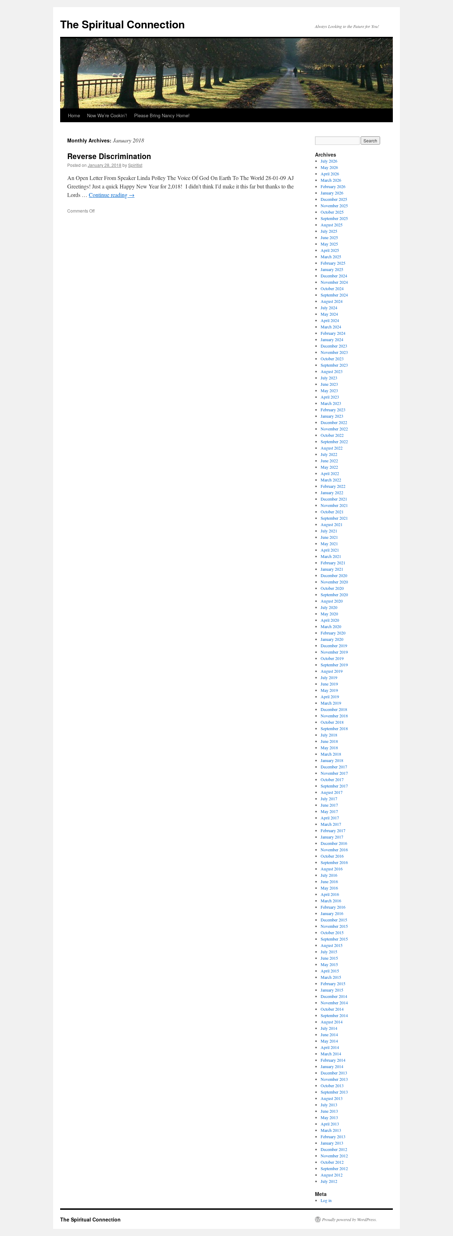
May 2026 (329, 167)
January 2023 (332, 416)
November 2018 (334, 715)
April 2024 (330, 320)
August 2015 (332, 945)
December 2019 (334, 645)
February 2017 (333, 830)
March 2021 (331, 556)
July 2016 (329, 875)
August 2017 (332, 792)
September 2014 (334, 1015)
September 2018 (334, 728)
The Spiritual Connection (122, 24)
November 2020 (334, 582)
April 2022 (330, 473)
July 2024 (329, 307)
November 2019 (334, 652)
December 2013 (334, 1073)
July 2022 (329, 454)
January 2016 (332, 913)
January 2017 (332, 837)
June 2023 (329, 384)
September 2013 (334, 1092)
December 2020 (334, 575)
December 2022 (334, 422)
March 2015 (331, 977)
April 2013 (330, 1124)
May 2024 (329, 314)
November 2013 (334, 1079)
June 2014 (329, 1034)
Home (74, 115)
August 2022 (332, 448)
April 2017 (330, 817)
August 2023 (332, 371)
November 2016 (334, 849)
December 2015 (334, 919)
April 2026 (330, 173)
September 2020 (334, 594)
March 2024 (331, 326)
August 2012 (332, 1175)
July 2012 (329, 1181)
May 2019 (329, 690)
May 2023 (329, 390)
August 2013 (332, 1098)
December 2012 (334, 1149)
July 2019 (329, 677)
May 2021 (329, 543)
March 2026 (331, 180)
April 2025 (330, 250)
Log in (326, 1200)
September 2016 (334, 862)
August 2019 (332, 671)
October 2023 (332, 358)
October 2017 (332, 779)
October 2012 (332, 1162)
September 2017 (334, 786)
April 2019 (330, 696)
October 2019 (332, 658)
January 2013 (332, 1143)
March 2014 (331, 1053)
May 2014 (329, 1041)
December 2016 (334, 843)
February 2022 (333, 486)
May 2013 (329, 1117)
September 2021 (334, 518)
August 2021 (332, 524)
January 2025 (332, 269)
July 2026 (329, 161)
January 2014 (332, 1066)
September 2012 (334, 1168)
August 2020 (332, 601)
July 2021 (329, 531)
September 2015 (334, 939)
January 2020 (332, 639)
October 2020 (332, 588)
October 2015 (332, 932)
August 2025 (332, 224)
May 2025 (329, 244)
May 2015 (329, 964)
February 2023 (333, 409)
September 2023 (334, 365)
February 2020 (333, 633)
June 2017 (329, 805)
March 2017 (331, 824)
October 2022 (332, 435)
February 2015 (333, 983)
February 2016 (333, 907)
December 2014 (334, 996)
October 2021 (332, 511)
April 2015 (330, 970)
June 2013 (329, 1111)
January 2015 (332, 990)
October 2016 (332, 856)
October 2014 (332, 1009)
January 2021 (332, 569)
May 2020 (329, 613)
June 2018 (329, 741)
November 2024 (334, 282)
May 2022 (329, 467)
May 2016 (329, 888)
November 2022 (334, 428)
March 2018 (331, 754)
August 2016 (332, 868)
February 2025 (333, 263)
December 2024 (334, 275)
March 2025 (331, 256)
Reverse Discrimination (109, 156)
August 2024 (332, 301)
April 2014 (330, 1047)
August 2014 (332, 1022)
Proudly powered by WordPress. (349, 1219)
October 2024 (332, 288)
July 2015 (329, 951)
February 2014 (333, 1060)
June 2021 (329, 537)
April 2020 (330, 620)
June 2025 (329, 237)
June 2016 (329, 881)
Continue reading (111, 194)
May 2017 (329, 811)
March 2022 (331, 479)
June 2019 (329, 684)
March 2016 (331, 900)
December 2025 (334, 199)
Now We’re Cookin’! (107, 115)
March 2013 (331, 1130)
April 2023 (330, 397)
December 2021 (334, 499)
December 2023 (334, 346)
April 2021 (330, 550)
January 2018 (332, 760)
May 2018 (329, 747)
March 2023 (331, 403)
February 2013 (333, 1136)
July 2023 (329, 377)
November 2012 (334, 1155)
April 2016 (330, 894)
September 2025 (334, 218)
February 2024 (333, 333)
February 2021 (333, 562)
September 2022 (334, 441)
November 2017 (334, 773)
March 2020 (331, 626)
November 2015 (334, 926)
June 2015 (329, 958)
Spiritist (135, 165)
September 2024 (334, 295)
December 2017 (334, 766)
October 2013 (332, 1085)
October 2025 (332, 212)
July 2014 (329, 1028)
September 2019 (334, 664)
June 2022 (329, 460)
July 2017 (329, 798)
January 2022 (332, 492)
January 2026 (332, 193)
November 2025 (334, 205)
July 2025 (329, 231)
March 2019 (331, 703)
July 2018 (329, 735)
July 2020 (329, 607)
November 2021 (334, 505)
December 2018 (334, 709)
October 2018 (332, 722)
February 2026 (333, 186)
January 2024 (332, 339)
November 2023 (334, 352)
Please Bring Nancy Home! (162, 115)
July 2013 (329, 1104)
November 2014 (334, 1002)
